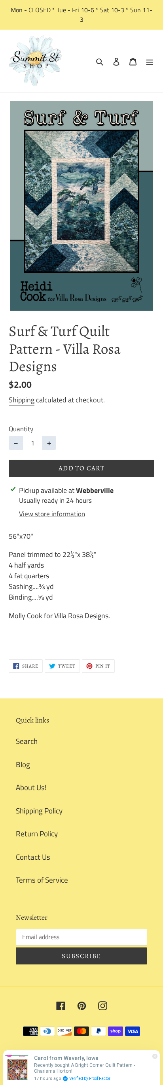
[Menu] (149, 61)
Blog (23, 764)
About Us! (31, 787)
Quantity (21, 429)
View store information (52, 514)
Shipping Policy (39, 810)
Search (27, 741)
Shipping (21, 399)
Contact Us (33, 856)
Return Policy (37, 833)
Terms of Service (42, 879)
